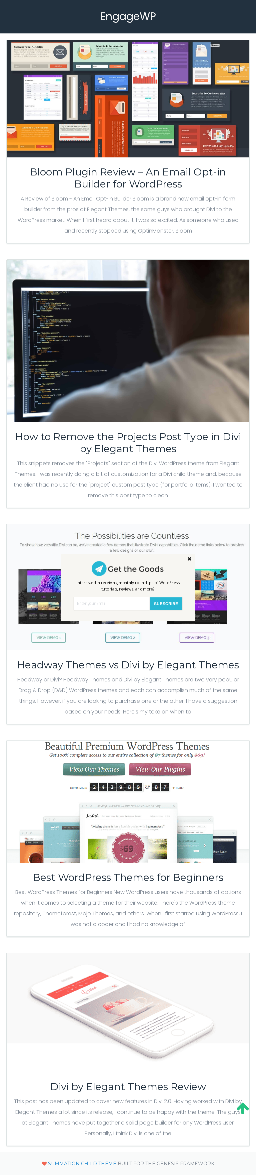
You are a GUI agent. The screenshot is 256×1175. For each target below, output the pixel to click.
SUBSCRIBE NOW (166, 605)
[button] (128, 586)
